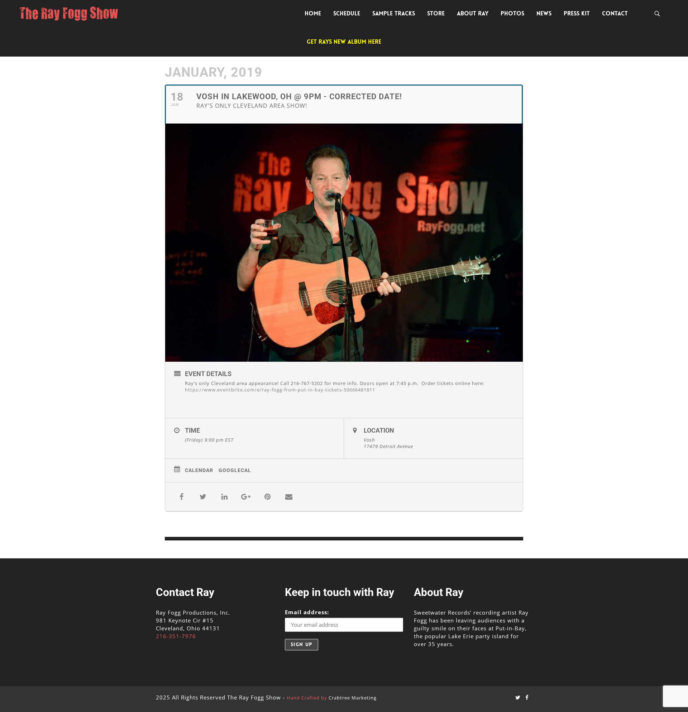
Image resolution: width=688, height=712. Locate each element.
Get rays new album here (344, 41)
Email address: (307, 612)
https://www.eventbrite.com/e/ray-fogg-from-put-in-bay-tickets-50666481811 (280, 389)
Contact (615, 13)
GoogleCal (235, 470)
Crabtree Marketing (353, 697)
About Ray (472, 13)
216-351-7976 (176, 636)
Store (436, 13)
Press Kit (577, 13)
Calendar (199, 470)
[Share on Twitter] (203, 497)
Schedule (346, 13)
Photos (512, 13)
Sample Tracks (393, 13)
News (543, 13)
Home (313, 13)
